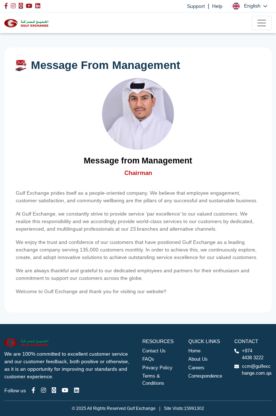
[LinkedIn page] (76, 390)
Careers (196, 367)
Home (194, 350)
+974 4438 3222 (252, 354)
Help (217, 6)
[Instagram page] (43, 390)
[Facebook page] (33, 390)
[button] (250, 6)
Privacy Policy (157, 367)
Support (196, 6)
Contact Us (154, 350)
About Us (198, 359)
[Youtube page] (65, 390)
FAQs (148, 359)
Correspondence (205, 376)
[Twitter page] (54, 390)
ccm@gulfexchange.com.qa (256, 370)
